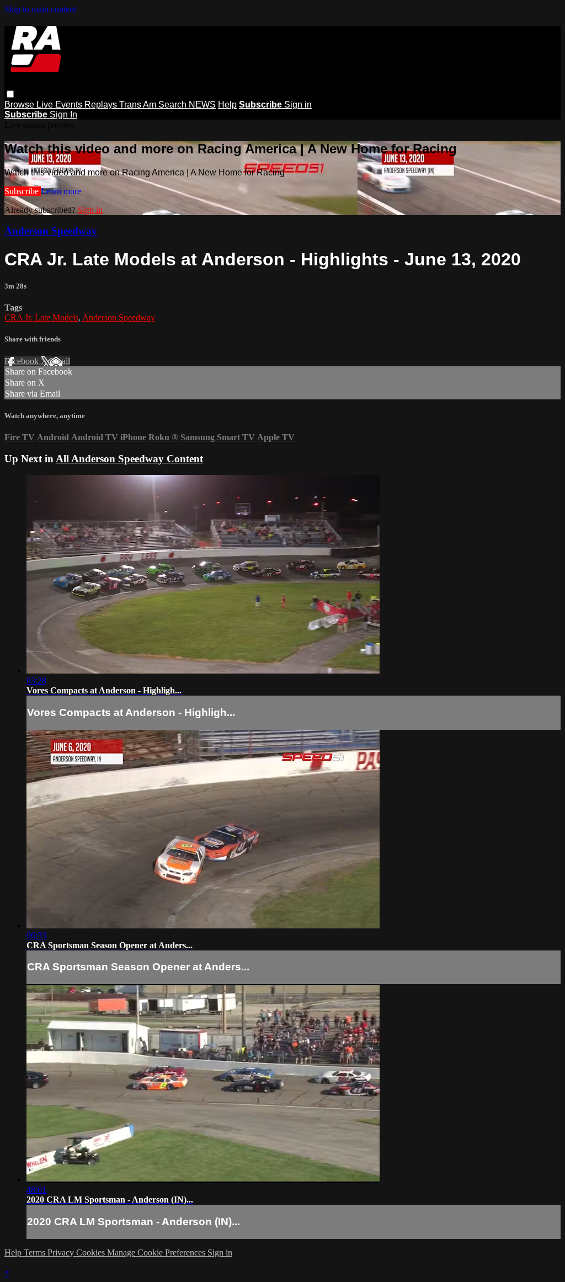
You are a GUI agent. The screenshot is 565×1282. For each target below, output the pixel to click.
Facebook (22, 361)
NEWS (202, 104)
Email (60, 361)
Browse (20, 104)
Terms (35, 1252)
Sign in (298, 104)
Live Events (60, 104)
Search (173, 104)
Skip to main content (40, 9)
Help (227, 104)
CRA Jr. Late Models (41, 317)
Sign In (63, 114)
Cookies (91, 1252)
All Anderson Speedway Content (129, 458)
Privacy (61, 1252)
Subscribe (22, 191)
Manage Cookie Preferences (157, 1252)
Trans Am (138, 104)
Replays (101, 104)
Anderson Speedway (50, 231)
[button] (10, 94)
